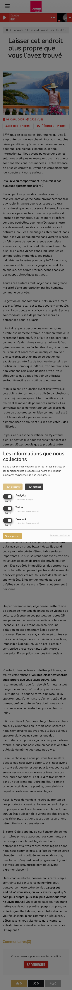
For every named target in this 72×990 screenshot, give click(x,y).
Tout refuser (34, 487)
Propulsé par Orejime (60, 535)
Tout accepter (12, 487)
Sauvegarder (12, 536)
